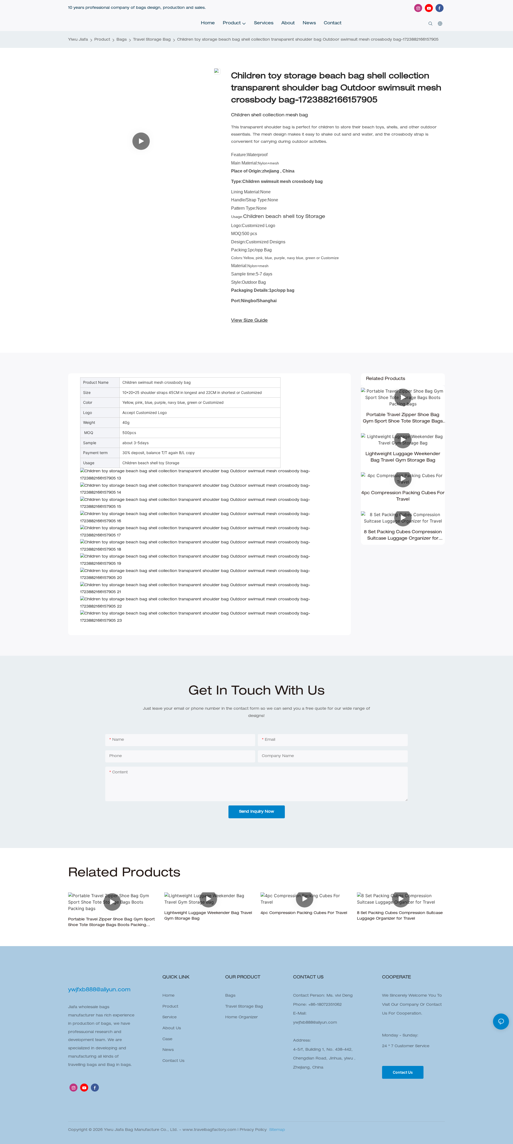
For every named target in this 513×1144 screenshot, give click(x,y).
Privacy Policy (253, 1130)
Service (169, 1017)
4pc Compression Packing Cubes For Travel (403, 496)
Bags (121, 40)
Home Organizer (241, 1017)
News (168, 1050)
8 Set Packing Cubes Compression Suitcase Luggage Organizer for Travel (403, 536)
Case (167, 1039)
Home (168, 996)
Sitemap (276, 1130)
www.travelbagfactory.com (209, 1130)
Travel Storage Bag (152, 40)
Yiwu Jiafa (78, 40)
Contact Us (173, 1061)
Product (102, 40)
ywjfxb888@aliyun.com (315, 1023)
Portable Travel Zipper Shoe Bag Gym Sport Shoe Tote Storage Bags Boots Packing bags (403, 419)
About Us (171, 1028)
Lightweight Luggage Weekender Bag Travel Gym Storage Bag (403, 457)
